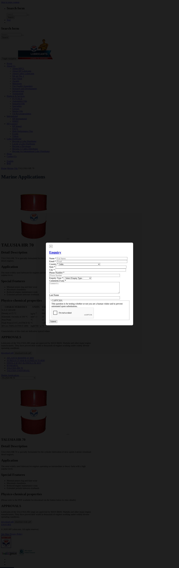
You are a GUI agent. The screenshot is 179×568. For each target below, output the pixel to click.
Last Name (54, 295)
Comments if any (57, 281)
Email (52, 261)
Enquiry (55, 252)
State (52, 267)
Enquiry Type (56, 278)
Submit (53, 322)
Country (53, 264)
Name (52, 258)
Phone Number (56, 272)
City (52, 270)
